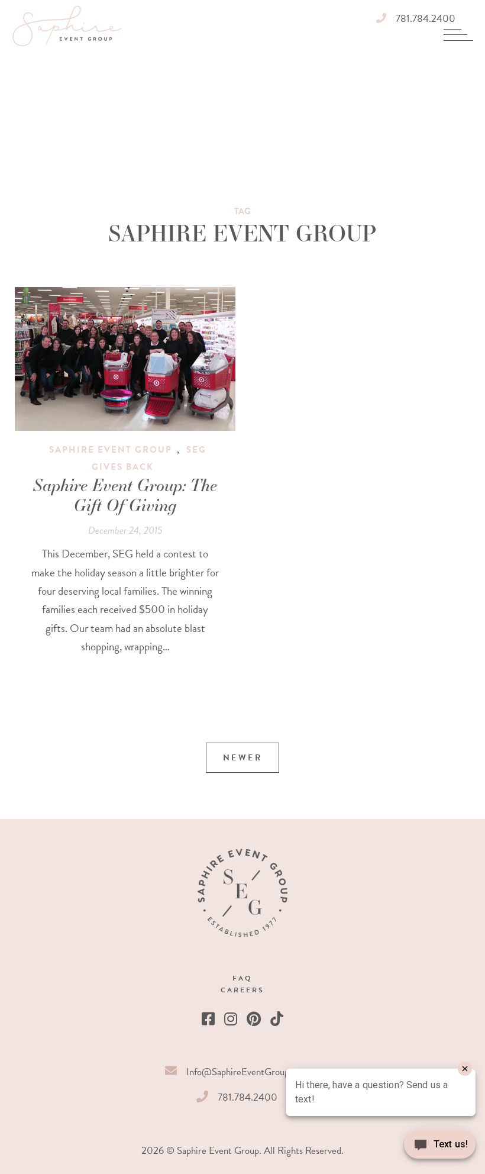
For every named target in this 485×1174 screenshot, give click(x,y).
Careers (242, 990)
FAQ (242, 978)
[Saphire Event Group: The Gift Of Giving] (125, 359)
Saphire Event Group (110, 449)
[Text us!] (440, 1148)
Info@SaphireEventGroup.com (247, 1072)
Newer (243, 758)
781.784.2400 (425, 18)
